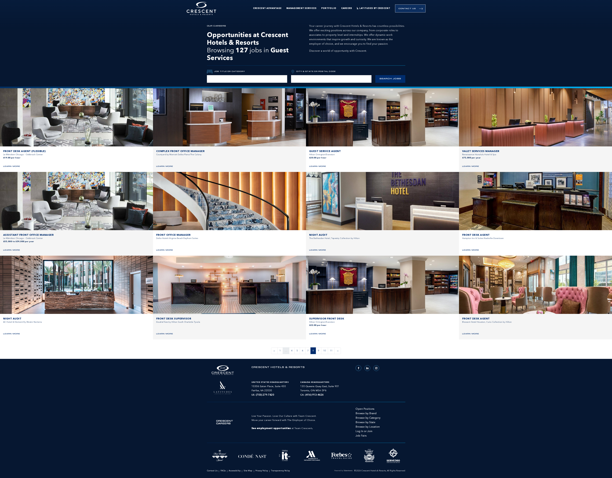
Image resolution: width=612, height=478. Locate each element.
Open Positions (365, 409)
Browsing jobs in (248, 47)
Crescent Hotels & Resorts (278, 367)
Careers (346, 8)
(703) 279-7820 (265, 395)
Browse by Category (368, 418)
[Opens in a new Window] (223, 387)
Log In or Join (364, 431)
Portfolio (328, 8)
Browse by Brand (366, 413)
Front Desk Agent (476, 235)
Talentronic (348, 470)
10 (324, 351)
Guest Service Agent (325, 151)
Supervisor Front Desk (326, 319)
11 (331, 351)
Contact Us (407, 9)
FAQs (223, 471)
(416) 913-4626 (314, 395)
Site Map (248, 471)
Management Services (301, 8)
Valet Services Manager (480, 151)
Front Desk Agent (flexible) (24, 151)
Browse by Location (368, 427)
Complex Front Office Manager (180, 151)
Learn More (11, 166)
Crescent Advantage (267, 8)
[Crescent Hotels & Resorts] (201, 8)
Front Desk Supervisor (173, 319)
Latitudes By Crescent (374, 8)
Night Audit (318, 235)
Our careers (216, 26)
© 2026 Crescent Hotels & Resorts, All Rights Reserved (379, 471)
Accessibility (234, 471)
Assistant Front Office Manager (28, 235)
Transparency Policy (280, 471)
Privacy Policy (261, 471)
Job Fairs (361, 436)
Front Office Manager (173, 235)
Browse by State (365, 422)
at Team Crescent (283, 422)
